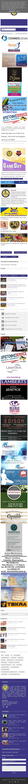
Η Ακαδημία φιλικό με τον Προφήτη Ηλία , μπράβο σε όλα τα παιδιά (14, 244)
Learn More (12, 11)
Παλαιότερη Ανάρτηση (20, 252)
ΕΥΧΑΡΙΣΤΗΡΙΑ (19, 660)
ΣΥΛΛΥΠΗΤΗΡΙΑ (5, 669)
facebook (5, 256)
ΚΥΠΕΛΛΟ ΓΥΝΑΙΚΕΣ (14, 662)
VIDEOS (7, 655)
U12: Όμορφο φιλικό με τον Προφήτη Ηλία (15, 297)
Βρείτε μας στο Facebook (11, 321)
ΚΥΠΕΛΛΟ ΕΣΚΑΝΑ (6, 664)
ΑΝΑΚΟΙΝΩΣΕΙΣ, (14, 143)
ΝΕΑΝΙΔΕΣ (19, 664)
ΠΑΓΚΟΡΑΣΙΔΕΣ (5, 667)
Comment (9, 186)
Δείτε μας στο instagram (11, 325)
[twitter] (6, 706)
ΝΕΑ (20, 127)
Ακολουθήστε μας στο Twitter (12, 317)
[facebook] (3, 706)
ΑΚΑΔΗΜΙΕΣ (17, 655)
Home (2, 127)
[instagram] (10, 782)
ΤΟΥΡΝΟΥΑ (21, 671)
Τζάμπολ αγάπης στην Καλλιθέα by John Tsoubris (16, 633)
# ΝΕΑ (21, 178)
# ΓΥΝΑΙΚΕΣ (15, 178)
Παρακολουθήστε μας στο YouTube (13, 329)
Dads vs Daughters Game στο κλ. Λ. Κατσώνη (15, 639)
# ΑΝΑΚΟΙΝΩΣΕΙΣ (8, 178)
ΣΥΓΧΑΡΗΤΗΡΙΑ (15, 667)
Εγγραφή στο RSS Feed (10, 313)
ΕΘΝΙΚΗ (3, 660)
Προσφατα (5, 275)
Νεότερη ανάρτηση (6, 252)
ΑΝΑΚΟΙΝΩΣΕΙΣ (8, 127)
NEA (2, 655)
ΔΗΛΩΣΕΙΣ (20, 657)
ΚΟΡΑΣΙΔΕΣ (4, 662)
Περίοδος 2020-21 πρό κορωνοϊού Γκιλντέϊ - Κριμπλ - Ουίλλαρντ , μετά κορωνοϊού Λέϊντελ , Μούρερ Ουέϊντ (17, 735)
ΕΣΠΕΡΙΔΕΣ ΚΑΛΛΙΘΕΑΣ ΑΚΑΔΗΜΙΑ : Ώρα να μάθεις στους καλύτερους (13, 218)
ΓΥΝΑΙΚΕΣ (16, 127)
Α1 (11, 655)
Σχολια (23, 275)
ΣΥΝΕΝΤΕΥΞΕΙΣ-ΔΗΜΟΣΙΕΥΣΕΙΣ (9, 671)
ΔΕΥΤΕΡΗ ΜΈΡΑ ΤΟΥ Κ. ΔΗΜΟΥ (8, 231)
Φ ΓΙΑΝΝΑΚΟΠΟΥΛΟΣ (14, 674)
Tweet (9, 182)
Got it (18, 11)
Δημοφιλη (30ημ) (14, 276)
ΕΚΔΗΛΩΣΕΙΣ (10, 660)
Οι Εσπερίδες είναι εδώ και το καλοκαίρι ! (15, 621)
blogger (14, 256)
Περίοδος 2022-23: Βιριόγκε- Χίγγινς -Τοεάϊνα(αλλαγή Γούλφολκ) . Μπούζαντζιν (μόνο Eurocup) (17, 722)
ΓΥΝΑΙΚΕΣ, (20, 143)
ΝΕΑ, (23, 143)
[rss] (18, 782)
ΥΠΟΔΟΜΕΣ (4, 674)
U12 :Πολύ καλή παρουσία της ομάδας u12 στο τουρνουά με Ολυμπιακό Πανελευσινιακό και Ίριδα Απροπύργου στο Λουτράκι (16, 286)
